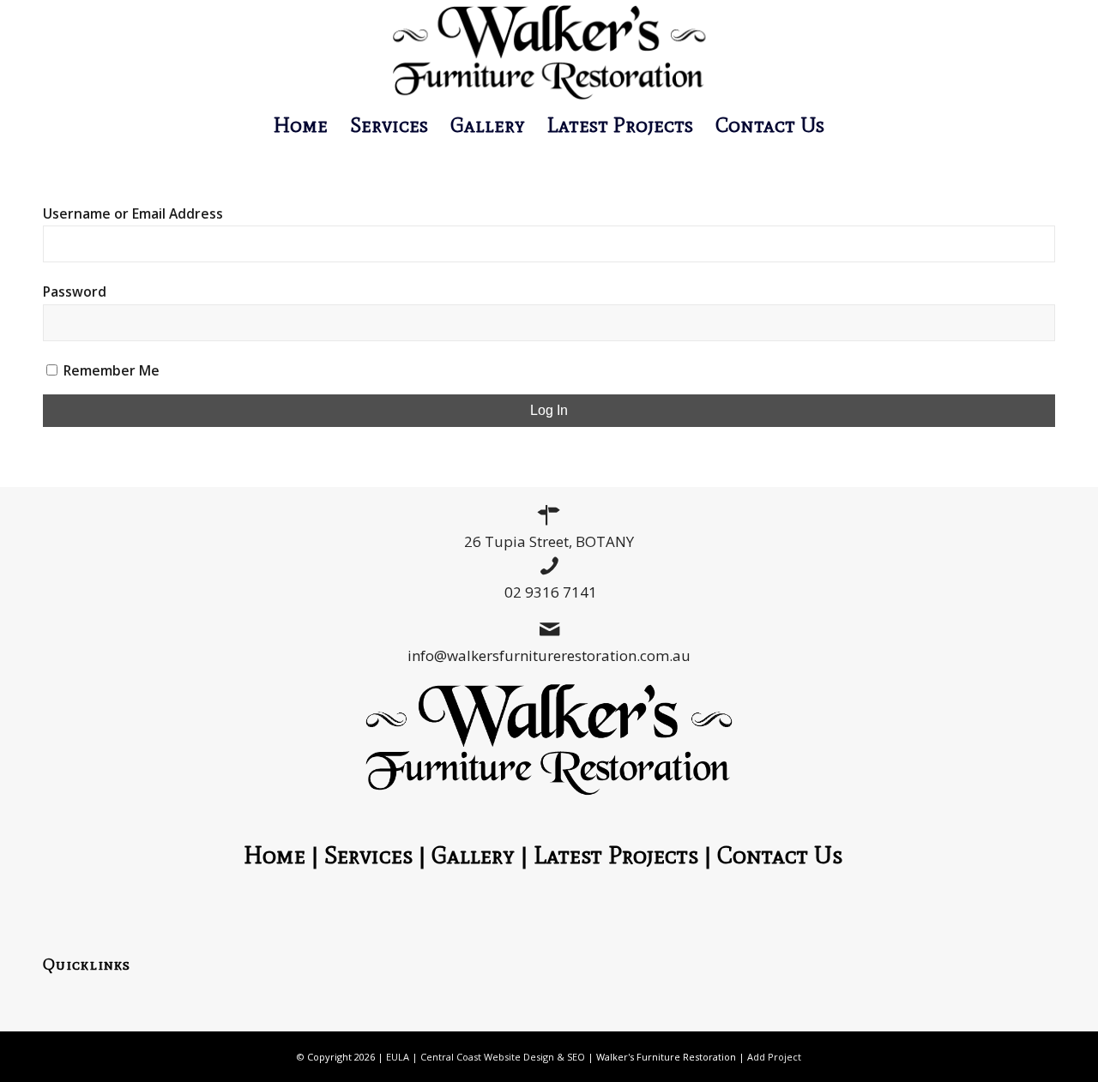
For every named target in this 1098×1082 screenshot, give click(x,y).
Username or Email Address (133, 213)
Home (274, 854)
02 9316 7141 (550, 592)
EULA (397, 1056)
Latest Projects (616, 854)
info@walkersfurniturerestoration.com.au (549, 655)
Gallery (473, 854)
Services (368, 854)
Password (74, 291)
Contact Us (785, 854)
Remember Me (110, 370)
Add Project (774, 1056)
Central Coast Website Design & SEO (502, 1056)
